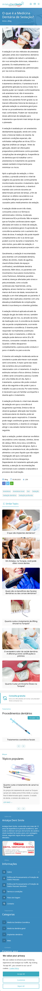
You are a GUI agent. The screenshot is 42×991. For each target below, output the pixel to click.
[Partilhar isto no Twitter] (8, 483)
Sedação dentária (9, 495)
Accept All (21, 974)
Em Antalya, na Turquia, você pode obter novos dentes (21, 562)
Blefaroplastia (21, 739)
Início (4, 21)
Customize (21, 980)
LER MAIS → (7, 802)
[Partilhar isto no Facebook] (4, 483)
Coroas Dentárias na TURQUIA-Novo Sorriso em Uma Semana (19, 786)
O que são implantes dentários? (21, 533)
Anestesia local (18, 491)
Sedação (35, 491)
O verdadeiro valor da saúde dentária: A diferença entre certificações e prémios (21, 653)
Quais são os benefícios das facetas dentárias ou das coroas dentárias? (21, 592)
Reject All (21, 986)
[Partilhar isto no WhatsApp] (11, 483)
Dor (28, 491)
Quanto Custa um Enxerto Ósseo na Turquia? (21, 685)
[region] (21, 971)
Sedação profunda (26, 495)
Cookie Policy (14, 968)
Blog (9, 21)
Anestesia (6, 491)
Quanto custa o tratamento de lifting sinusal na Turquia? (21, 622)
